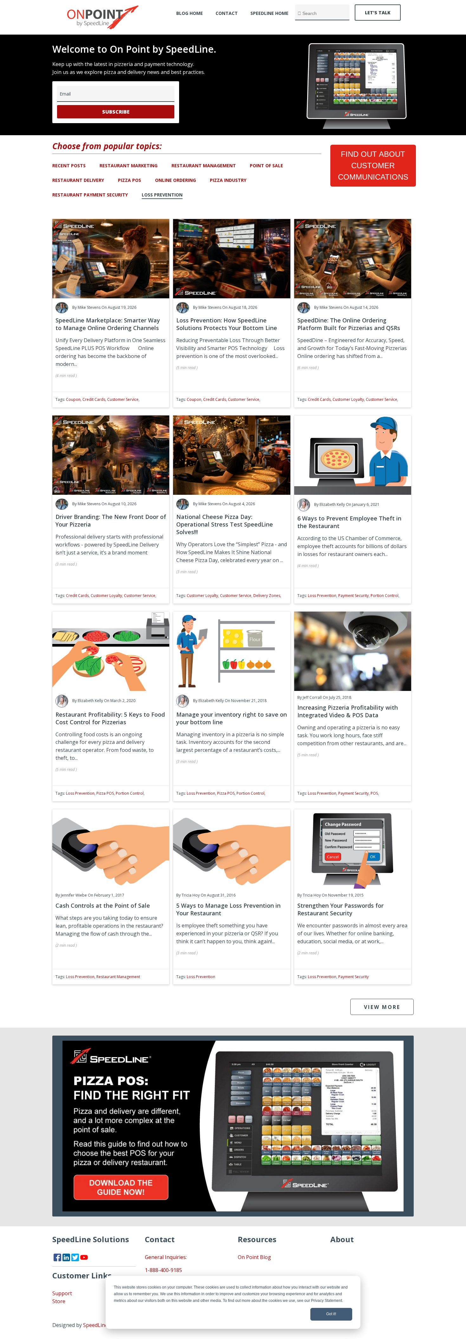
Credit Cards (93, 399)
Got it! (331, 1314)
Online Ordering (175, 180)
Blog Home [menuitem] (189, 13)
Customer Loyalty (348, 399)
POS (374, 793)
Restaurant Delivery (78, 180)
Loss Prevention (162, 195)
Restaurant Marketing (129, 165)
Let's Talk (378, 13)
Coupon (73, 399)
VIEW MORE (382, 1007)
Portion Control (384, 595)
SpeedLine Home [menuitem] (269, 13)
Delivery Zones (266, 595)
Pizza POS (129, 180)
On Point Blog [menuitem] (254, 1257)
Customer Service (123, 399)
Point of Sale (266, 165)
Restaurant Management (204, 165)
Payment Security (353, 595)
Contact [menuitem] (227, 13)
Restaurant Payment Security (90, 195)
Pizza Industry (228, 180)
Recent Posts (69, 165)
